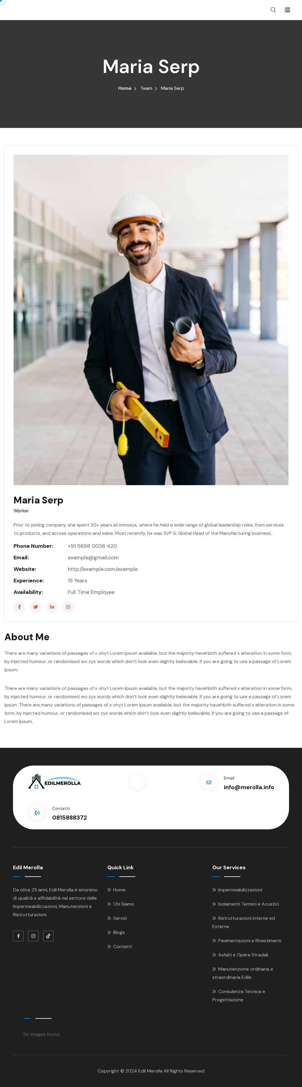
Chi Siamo (123, 904)
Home (125, 88)
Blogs (119, 932)
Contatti (122, 946)
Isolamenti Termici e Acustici (248, 904)
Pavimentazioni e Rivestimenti (249, 940)
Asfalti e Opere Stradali (243, 955)
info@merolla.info (249, 787)
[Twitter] (36, 607)
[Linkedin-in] (52, 607)
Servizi (120, 918)
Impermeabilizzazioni (240, 890)
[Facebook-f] (19, 607)
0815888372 (69, 817)
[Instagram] (68, 607)
